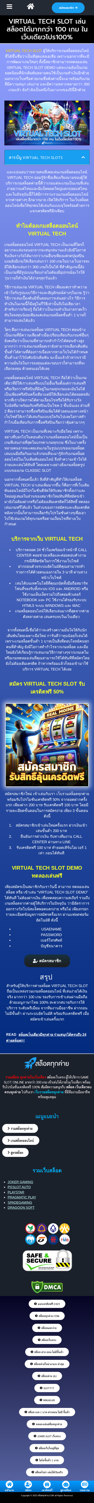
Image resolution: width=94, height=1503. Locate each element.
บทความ (85, 1490)
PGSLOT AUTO (19, 1187)
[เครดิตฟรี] (47, 1484)
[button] (9, 6)
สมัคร (28, 1490)
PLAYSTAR (16, 1192)
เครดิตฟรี (47, 1490)
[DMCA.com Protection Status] (47, 1286)
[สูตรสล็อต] (66, 1484)
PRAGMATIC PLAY (22, 1197)
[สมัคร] (28, 1484)
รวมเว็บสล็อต (47, 1170)
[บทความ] (84, 1484)
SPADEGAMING (20, 1202)
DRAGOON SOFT (21, 1207)
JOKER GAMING (20, 1182)
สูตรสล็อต (65, 1490)
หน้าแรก (9, 1490)
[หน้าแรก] (9, 1484)
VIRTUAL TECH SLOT (69, 986)
